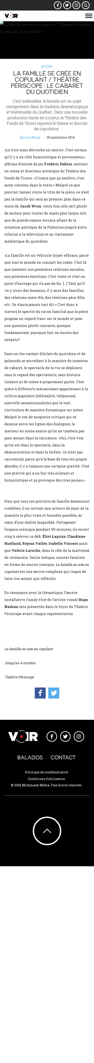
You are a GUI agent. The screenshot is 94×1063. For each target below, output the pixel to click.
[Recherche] (86, 5)
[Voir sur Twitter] (67, 5)
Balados (30, 757)
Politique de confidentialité (46, 772)
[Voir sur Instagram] (76, 5)
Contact (63, 757)
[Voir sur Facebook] (58, 5)
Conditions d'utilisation (46, 779)
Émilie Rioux (30, 137)
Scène (47, 66)
